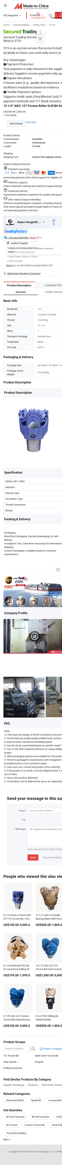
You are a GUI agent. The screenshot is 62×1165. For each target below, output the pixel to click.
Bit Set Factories (40, 1116)
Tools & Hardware (21, 24)
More (6, 1139)
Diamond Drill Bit (15, 1100)
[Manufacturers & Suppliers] (31, 6)
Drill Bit (52, 24)
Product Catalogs (52, 1048)
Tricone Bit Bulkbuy (16, 1133)
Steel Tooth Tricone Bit (46, 1055)
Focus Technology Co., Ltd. (43, 1151)
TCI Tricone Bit (11, 1055)
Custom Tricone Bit (35, 1125)
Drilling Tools (39, 24)
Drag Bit (39, 1061)
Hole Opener (10, 1061)
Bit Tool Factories (15, 1116)
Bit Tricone (11, 1125)
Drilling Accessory (12, 1068)
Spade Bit (36, 1100)
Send (33, 857)
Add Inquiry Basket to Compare (23, 273)
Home (6, 24)
